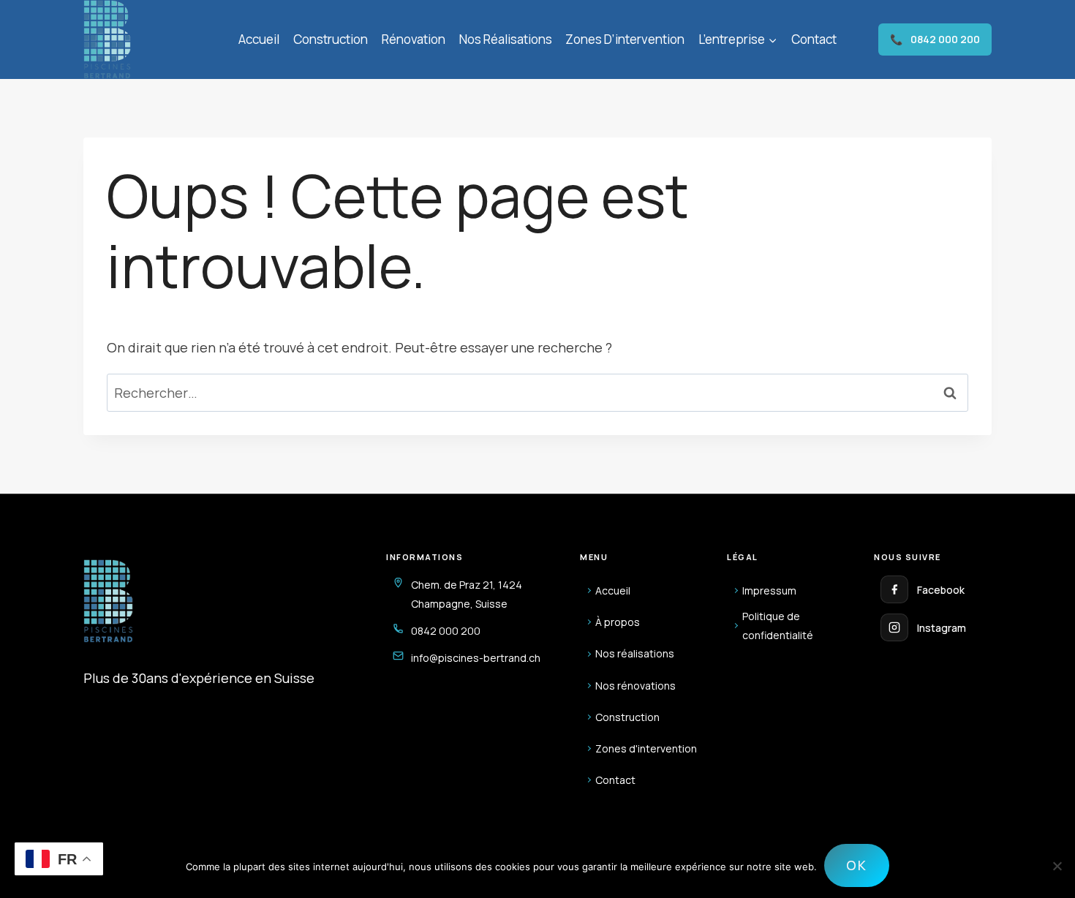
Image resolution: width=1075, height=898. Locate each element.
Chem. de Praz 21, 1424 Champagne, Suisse (466, 594)
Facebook (941, 590)
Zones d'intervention (646, 748)
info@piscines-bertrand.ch (475, 658)
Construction (330, 39)
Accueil (258, 39)
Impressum (769, 590)
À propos (617, 622)
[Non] (1056, 866)
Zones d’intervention (624, 39)
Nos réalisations (505, 39)
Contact (814, 39)
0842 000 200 (935, 39)
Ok (856, 865)
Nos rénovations (635, 686)
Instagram (941, 628)
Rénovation (413, 39)
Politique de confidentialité (777, 625)
